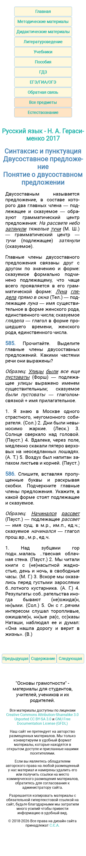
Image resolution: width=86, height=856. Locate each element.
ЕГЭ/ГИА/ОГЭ (43, 82)
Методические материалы (43, 21)
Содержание (43, 658)
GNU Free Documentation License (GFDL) (43, 721)
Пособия (43, 61)
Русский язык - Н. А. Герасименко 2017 (43, 134)
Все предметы (43, 102)
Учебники (43, 51)
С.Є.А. (54, 825)
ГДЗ (43, 72)
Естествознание (43, 112)
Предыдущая (15, 658)
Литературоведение (43, 41)
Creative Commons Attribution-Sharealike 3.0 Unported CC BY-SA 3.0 (42, 717)
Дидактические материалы (43, 31)
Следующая (70, 658)
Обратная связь (43, 92)
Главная (43, 11)
